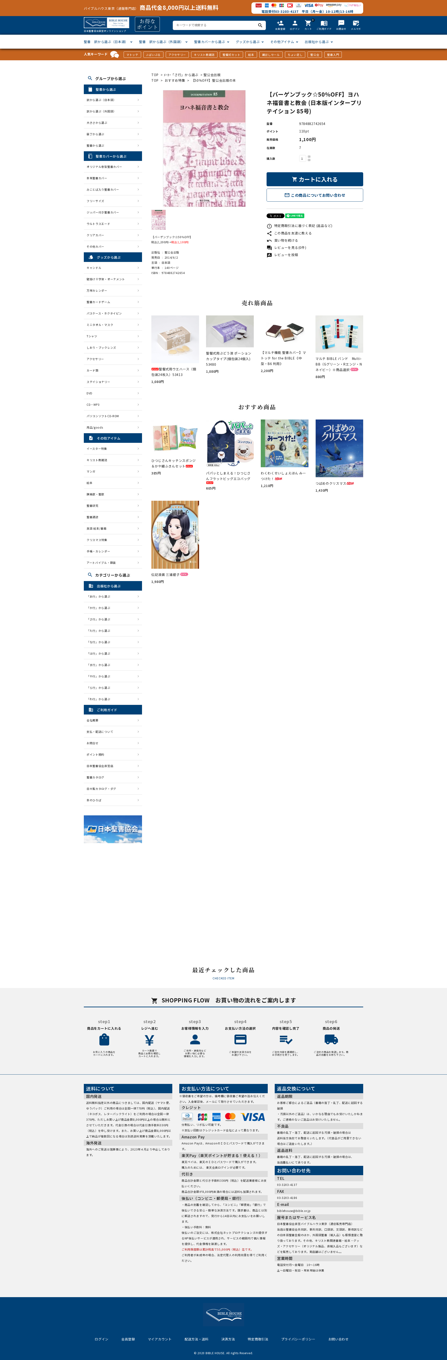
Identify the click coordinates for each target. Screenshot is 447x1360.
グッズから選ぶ (248, 41)
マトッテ (132, 55)
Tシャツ (92, 336)
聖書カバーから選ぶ (209, 41)
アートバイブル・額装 (101, 563)
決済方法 (228, 1339)
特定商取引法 (258, 1339)
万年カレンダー (97, 290)
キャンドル (94, 268)
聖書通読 (92, 517)
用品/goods (95, 427)
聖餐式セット (231, 55)
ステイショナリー (98, 382)
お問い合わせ (338, 1339)
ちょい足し (295, 55)
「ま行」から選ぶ (100, 665)
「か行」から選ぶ (100, 608)
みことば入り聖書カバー (103, 189)
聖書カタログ (95, 777)
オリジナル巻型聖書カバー (104, 167)
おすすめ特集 (175, 80)
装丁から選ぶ (95, 134)
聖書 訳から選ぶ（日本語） (106, 41)
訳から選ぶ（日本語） (101, 100)
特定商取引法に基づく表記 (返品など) (299, 225)
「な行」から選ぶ (100, 642)
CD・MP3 (93, 404)
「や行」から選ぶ (100, 676)
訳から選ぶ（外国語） (101, 111)
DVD (89, 393)
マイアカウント (160, 1339)
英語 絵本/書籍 (97, 528)
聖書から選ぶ (95, 145)
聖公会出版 (212, 74)
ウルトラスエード (98, 224)
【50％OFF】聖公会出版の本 (213, 80)
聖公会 (314, 55)
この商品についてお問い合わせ (314, 195)
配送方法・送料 (197, 1339)
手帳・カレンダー (98, 551)
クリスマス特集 (97, 540)
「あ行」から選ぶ (100, 596)
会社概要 (92, 720)
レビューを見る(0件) (286, 247)
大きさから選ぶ (97, 123)
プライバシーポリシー (298, 1339)
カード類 (92, 370)
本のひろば (94, 800)
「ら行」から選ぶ (100, 688)
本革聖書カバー (97, 178)
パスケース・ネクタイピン (104, 313)
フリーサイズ (95, 201)
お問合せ (92, 743)
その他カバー (95, 246)
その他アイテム (282, 41)
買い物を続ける (282, 240)
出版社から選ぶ (317, 41)
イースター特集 (97, 448)
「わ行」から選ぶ (100, 699)
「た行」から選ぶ (100, 631)
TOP (155, 74)
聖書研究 (92, 505)
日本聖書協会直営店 (100, 766)
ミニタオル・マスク (100, 325)
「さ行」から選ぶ (100, 619)
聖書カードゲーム (98, 302)
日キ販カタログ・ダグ (101, 789)
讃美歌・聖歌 (95, 494)
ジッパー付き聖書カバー (103, 212)
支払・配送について (100, 732)
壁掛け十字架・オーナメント (106, 279)
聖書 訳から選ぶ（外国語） (161, 41)
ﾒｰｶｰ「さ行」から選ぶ (181, 74)
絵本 (251, 55)
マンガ (91, 471)
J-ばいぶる (153, 55)
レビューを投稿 (282, 254)
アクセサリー (177, 55)
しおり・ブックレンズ (101, 347)
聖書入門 (333, 55)
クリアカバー (95, 235)
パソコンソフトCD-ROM (103, 416)
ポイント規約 (95, 754)
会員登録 (128, 1339)
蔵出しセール (271, 55)
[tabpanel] (204, 148)
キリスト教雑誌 (204, 55)
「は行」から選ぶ (100, 653)
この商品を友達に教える (289, 233)
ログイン (101, 1339)
